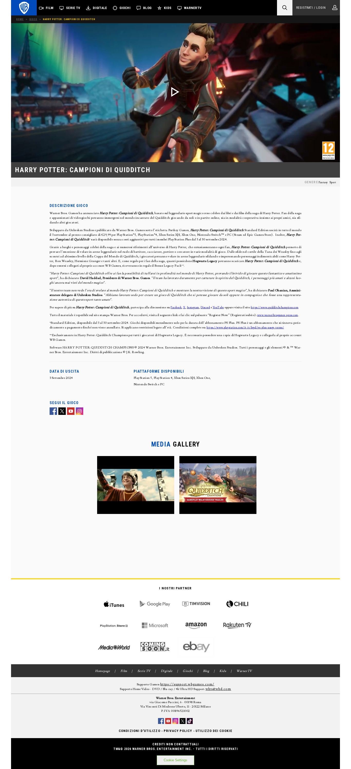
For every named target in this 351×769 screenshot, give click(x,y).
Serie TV (73, 8)
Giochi (125, 8)
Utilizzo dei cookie (214, 731)
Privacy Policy (178, 731)
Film (49, 8)
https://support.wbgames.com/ (187, 684)
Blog (147, 8)
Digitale (100, 8)
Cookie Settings (175, 760)
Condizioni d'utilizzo (139, 731)
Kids (167, 8)
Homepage (102, 671)
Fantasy (323, 182)
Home (20, 19)
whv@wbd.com (218, 689)
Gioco (33, 19)
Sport (332, 182)
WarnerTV (192, 8)
